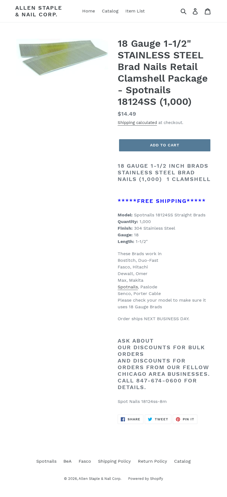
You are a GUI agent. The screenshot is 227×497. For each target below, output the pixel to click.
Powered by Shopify (145, 479)
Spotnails (128, 286)
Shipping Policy (114, 461)
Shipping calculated (137, 122)
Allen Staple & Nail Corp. (38, 11)
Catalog (182, 461)
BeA (67, 461)
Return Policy (152, 461)
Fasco (85, 461)
